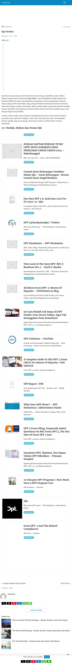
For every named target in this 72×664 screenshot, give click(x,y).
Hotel (15, 36)
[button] (4, 603)
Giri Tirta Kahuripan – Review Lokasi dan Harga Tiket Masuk (36, 641)
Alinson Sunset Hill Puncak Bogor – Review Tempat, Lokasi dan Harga (39, 620)
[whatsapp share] (24, 604)
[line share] (29, 604)
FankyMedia (6, 3)
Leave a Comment (36, 610)
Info (11, 36)
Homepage (5, 36)
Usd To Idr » (65, 583)
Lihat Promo (29, 134)
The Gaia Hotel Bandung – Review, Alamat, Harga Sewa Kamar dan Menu (41, 630)
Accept (47, 657)
